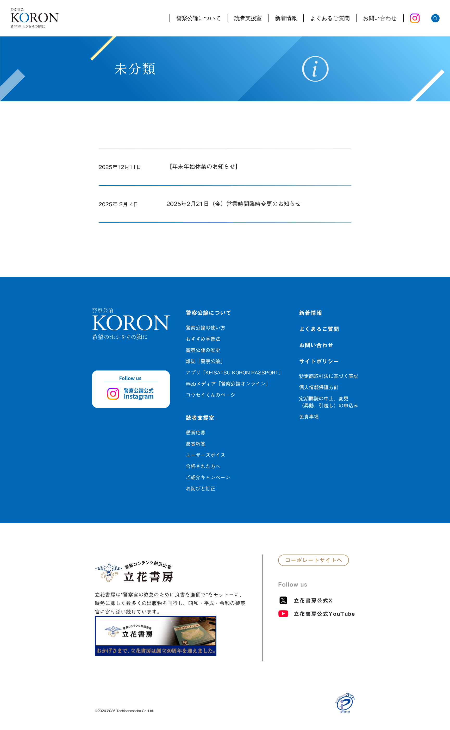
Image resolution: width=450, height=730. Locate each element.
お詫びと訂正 (200, 488)
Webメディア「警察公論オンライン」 (228, 383)
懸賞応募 (195, 432)
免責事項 (309, 416)
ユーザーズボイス (205, 454)
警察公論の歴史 (203, 350)
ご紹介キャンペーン (208, 477)
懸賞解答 (195, 443)
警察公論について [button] (198, 18)
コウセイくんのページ (210, 394)
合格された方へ (203, 466)
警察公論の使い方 (205, 327)
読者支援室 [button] (248, 18)
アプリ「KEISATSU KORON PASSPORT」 (234, 372)
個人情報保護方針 (319, 387)
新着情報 (286, 18)
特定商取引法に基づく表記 (328, 376)
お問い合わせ (380, 18)
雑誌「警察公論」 (205, 361)
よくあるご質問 (330, 18)
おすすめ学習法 (203, 338)
